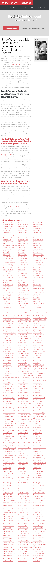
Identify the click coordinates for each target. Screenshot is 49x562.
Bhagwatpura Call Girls (38, 500)
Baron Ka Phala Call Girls (9, 444)
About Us (20, 7)
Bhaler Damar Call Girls (39, 509)
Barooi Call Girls (37, 444)
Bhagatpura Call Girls (38, 496)
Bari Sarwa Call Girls (8, 427)
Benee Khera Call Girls (38, 486)
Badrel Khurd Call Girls (8, 327)
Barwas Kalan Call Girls (9, 449)
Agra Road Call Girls (8, 234)
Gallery (26, 7)
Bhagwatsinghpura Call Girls (25, 502)
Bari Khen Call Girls (8, 425)
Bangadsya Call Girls (8, 384)
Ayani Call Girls (21, 309)
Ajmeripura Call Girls (8, 241)
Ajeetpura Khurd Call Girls (39, 238)
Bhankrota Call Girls (8, 520)
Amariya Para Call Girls (38, 256)
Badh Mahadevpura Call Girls (10, 317)
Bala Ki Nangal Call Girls (24, 359)
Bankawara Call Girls (38, 388)
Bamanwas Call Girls (38, 371)
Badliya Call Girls (37, 323)
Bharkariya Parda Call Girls (39, 529)
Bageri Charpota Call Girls (9, 334)
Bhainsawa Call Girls (38, 502)
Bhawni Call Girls (37, 547)
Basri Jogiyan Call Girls (23, 455)
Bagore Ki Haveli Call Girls (24, 338)
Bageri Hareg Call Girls (23, 334)
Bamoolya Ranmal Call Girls (25, 379)
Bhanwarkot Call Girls (8, 525)
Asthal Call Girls (37, 301)
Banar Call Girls (7, 381)
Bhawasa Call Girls (7, 547)
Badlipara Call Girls (22, 323)
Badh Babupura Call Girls (9, 316)
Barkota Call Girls (7, 432)
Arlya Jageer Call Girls (38, 292)
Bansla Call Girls (22, 390)
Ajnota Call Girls (22, 241)
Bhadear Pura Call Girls (39, 492)
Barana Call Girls (22, 405)
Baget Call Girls (7, 336)
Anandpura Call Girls (23, 277)
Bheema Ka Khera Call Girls (25, 553)
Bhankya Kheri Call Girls (24, 520)
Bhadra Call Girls (37, 494)
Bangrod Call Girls (22, 384)
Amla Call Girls (21, 271)
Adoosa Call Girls (37, 230)
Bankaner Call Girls (23, 388)
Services (45, 7)
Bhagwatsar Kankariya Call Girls (9, 502)
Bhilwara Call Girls (22, 560)
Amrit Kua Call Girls (8, 277)
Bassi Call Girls (21, 457)
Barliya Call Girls (22, 436)
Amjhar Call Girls (7, 271)
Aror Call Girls (36, 294)
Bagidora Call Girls (37, 336)
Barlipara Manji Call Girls (9, 436)
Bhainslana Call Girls (8, 505)
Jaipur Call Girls (12, 7)
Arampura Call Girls (23, 288)
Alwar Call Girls (21, 253)
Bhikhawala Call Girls (38, 559)
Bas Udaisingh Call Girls (9, 451)
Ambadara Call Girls (38, 262)
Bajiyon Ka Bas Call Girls (39, 351)
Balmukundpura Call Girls (24, 366)
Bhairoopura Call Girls (38, 505)
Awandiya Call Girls (37, 307)
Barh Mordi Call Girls (8, 416)
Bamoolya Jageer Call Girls (9, 379)
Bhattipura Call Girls (23, 539)
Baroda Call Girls (7, 440)
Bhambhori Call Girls (23, 512)
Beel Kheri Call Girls (38, 471)
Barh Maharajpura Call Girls (24, 414)
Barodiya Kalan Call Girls (24, 442)
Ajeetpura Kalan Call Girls (24, 238)
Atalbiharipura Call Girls (39, 303)
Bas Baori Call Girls (37, 449)
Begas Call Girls (22, 484)
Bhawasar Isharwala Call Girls (25, 547)
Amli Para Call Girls (37, 273)
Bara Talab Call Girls (38, 401)
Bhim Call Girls (36, 560)
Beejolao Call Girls (22, 471)
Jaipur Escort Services (17, 2)
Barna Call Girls (7, 438)
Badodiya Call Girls (7, 325)
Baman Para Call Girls (23, 371)
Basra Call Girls (21, 453)
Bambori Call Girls (37, 375)
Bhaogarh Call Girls (22, 525)
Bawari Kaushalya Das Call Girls (9, 465)
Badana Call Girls (7, 313)
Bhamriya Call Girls (7, 514)
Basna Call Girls (7, 453)
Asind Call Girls (7, 299)
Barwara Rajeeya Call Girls (39, 447)
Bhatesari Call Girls (37, 535)
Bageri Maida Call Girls (38, 334)
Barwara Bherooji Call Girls (9, 447)
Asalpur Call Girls (37, 296)
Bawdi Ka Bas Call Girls (38, 464)
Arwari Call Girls (22, 296)
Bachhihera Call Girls (38, 311)
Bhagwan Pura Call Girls (9, 500)
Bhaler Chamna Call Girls (24, 509)
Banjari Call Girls (22, 386)
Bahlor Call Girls (37, 344)
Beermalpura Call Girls (23, 482)
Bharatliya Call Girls (38, 527)
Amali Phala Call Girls (38, 254)
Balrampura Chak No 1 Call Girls (40, 369)
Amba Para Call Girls (38, 260)
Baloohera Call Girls (38, 366)
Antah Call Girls (37, 284)
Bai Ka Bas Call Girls (23, 346)
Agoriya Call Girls (37, 232)
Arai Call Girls (6, 288)
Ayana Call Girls (7, 309)
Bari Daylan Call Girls (38, 423)
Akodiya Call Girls (7, 249)
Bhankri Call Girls (37, 518)
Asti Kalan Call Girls (8, 303)
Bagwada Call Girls (37, 342)
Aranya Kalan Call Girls (23, 290)
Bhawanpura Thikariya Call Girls (39, 545)
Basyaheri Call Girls (37, 461)
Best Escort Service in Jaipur (17, 207)
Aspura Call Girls (22, 301)
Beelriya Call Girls (7, 475)
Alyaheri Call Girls (37, 253)
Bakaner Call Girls (37, 353)
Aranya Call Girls (7, 290)
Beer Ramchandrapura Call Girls (25, 479)
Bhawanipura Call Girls (38, 542)
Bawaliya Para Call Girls (8, 462)
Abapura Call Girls (22, 223)
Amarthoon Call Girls (8, 260)
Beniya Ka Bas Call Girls (9, 489)
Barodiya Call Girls (37, 440)
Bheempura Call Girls (23, 555)
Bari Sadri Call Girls (37, 425)
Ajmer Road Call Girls (23, 239)
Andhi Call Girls (22, 281)
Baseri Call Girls (37, 451)
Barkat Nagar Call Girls (8, 431)
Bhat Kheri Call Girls (8, 533)
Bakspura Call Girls (22, 357)
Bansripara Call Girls (23, 392)
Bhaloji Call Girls (7, 511)
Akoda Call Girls (37, 247)
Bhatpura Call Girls (22, 537)
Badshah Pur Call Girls (38, 327)
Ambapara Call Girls (23, 264)
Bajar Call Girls (6, 351)
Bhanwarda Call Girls (8, 524)
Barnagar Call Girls (22, 438)
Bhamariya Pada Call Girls (9, 512)
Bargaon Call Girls (22, 407)
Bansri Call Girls (37, 390)
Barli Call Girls (6, 434)
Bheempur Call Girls (8, 555)
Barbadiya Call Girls (38, 405)
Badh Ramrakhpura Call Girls (40, 317)
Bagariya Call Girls (7, 331)
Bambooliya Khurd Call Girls (10, 375)
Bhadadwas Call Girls (23, 492)
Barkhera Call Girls (22, 431)
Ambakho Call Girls (8, 264)
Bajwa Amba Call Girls (23, 353)
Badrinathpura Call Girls (24, 327)
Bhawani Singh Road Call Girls (25, 542)
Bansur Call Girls (37, 392)
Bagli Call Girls (6, 338)
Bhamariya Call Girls (38, 511)
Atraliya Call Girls (22, 305)
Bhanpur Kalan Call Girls (9, 522)
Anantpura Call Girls (23, 279)
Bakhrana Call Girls (37, 355)
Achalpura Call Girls (8, 226)
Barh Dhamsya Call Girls (24, 413)
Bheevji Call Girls (22, 557)
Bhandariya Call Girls (23, 516)
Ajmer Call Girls (7, 239)
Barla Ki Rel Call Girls (23, 432)
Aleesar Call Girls (22, 251)
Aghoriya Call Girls (22, 232)
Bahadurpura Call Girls (8, 344)
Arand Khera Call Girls (38, 288)
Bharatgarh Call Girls (23, 527)
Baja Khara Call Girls (23, 349)
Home (5, 7)
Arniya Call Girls (7, 294)
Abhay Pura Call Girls (23, 224)
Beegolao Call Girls (8, 471)
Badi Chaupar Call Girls (8, 321)
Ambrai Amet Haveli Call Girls (40, 266)
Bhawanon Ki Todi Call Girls (10, 544)
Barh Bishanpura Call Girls (9, 411)
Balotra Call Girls (7, 368)
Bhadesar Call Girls (8, 494)
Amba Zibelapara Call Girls (9, 262)
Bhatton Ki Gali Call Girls (39, 539)
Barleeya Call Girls (37, 432)
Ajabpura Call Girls (37, 236)
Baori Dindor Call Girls (8, 396)
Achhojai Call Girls (37, 226)
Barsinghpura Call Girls (8, 446)
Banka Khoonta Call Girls (9, 388)
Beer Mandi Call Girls (38, 477)
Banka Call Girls (37, 386)
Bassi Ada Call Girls (37, 457)
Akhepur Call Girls (22, 245)
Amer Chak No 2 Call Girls (39, 268)
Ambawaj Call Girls (37, 264)
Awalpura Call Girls (7, 307)
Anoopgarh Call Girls (8, 284)
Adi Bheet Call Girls (22, 230)
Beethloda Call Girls (8, 484)
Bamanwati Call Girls (8, 373)
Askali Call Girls (22, 299)
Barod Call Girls (37, 438)
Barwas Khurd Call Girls (24, 449)
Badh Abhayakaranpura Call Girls (40, 313)
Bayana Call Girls (7, 467)
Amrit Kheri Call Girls (38, 275)
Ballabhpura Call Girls (38, 364)
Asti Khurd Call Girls (23, 303)
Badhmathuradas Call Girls (39, 319)
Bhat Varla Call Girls (38, 533)
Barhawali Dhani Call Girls (9, 423)
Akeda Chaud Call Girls (8, 243)
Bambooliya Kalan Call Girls (25, 373)
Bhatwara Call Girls (7, 541)
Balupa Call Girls (7, 371)
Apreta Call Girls (37, 286)
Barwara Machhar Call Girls (24, 447)
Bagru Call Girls (7, 342)
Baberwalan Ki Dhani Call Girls (25, 311)
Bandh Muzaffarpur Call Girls (40, 381)
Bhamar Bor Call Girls (23, 511)
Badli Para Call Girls (8, 323)
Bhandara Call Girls (8, 516)
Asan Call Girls (6, 298)
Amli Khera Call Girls (23, 273)
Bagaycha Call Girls (37, 333)
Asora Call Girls (36, 299)
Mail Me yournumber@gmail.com (33, 28)
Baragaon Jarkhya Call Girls (25, 403)
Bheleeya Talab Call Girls (9, 559)
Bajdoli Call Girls (22, 351)
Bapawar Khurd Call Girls (9, 399)
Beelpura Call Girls (22, 473)
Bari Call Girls (21, 423)
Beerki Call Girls (7, 482)
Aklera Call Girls (22, 247)
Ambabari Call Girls (22, 262)
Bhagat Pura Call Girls (23, 496)
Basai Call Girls (21, 451)
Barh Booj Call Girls (22, 411)
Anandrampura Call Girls (9, 279)
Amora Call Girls (22, 275)
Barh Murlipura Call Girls (24, 416)
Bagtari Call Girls (22, 342)
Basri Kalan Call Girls (38, 455)
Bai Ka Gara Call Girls (38, 346)
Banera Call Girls (7, 383)
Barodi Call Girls (22, 440)
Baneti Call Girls (37, 383)
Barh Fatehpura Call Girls (39, 413)
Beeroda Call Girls (37, 482)
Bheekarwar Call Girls (38, 549)
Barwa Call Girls (22, 446)
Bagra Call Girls (7, 340)
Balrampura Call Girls (23, 368)
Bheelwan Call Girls (38, 551)
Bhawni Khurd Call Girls (9, 549)
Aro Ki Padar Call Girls (23, 294)
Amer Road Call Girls (8, 269)
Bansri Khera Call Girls (8, 392)
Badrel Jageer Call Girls (39, 325)
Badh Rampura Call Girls (24, 317)
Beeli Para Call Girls (8, 473)
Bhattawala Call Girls (8, 539)
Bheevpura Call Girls (38, 557)
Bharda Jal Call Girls (23, 529)
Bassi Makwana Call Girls (39, 459)
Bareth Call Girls (7, 407)
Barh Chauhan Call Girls (9, 413)
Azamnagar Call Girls (8, 311)
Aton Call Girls (6, 305)
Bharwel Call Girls (22, 531)
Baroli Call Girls (37, 442)
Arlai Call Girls (21, 292)
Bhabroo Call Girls (37, 491)
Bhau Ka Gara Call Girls (23, 541)
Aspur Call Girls (7, 301)
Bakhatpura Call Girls (23, 355)
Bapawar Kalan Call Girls (39, 397)
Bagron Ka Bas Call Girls (39, 340)
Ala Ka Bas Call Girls (38, 249)
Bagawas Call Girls (37, 331)
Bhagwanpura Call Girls (24, 500)
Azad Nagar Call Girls (38, 309)
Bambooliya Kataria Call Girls (40, 373)
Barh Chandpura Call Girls (39, 411)
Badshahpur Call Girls (8, 329)
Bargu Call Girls (37, 407)
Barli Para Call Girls (22, 434)
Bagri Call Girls (21, 340)
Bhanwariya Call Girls (23, 524)
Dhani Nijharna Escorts (17, 64)
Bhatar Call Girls (7, 535)
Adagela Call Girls (22, 228)
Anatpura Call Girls (37, 279)
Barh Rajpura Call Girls (8, 419)
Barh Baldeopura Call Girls (39, 409)
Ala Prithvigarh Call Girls (9, 251)
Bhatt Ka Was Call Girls (38, 537)
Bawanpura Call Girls (23, 462)
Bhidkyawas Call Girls (23, 559)
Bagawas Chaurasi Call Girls (25, 333)
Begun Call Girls (37, 484)
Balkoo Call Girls (7, 364)
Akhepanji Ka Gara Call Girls (10, 245)
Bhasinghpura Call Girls (39, 531)
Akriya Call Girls (22, 249)
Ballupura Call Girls (8, 366)
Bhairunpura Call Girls (8, 507)
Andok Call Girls (37, 281)
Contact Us (39, 7)
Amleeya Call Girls (37, 271)
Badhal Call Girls (7, 319)
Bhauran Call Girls (37, 541)
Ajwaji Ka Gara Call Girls (38, 241)
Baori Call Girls (36, 394)
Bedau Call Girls (22, 469)
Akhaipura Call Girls (23, 243)
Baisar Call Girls (7, 349)
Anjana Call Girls (22, 283)
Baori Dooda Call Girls (23, 396)
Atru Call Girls (36, 305)
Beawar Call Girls (7, 469)
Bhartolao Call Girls (8, 531)
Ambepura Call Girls (8, 266)
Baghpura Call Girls (23, 336)
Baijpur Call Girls (7, 348)
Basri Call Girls (36, 453)
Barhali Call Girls (37, 421)
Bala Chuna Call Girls (8, 359)
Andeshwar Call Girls (8, 281)
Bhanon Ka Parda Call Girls (39, 520)
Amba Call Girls (22, 260)
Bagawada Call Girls (23, 331)
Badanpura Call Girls (23, 313)
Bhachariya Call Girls (8, 492)
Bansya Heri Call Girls (23, 394)
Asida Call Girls (36, 298)
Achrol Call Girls (7, 228)
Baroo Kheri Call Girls (23, 444)
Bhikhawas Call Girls (8, 560)
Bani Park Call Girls (37, 384)
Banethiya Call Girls (23, 383)
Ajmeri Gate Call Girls (38, 239)
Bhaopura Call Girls (38, 525)
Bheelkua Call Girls (8, 551)
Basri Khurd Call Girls (8, 457)
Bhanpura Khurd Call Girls (39, 522)
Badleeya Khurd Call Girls (39, 321)
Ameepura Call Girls (8, 268)
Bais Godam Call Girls (38, 348)
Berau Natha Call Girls (38, 489)
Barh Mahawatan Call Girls (39, 414)
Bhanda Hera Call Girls (38, 514)
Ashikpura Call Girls (23, 298)
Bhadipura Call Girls (23, 494)
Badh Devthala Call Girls (39, 316)
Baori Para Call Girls (23, 397)
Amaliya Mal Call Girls (8, 256)
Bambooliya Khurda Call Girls (25, 375)
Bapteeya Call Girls (22, 399)
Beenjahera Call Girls (8, 477)
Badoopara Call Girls (23, 325)
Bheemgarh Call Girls (38, 553)
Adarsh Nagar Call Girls (38, 228)
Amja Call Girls (36, 269)
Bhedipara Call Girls (23, 549)
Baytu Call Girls (37, 467)
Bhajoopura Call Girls (38, 507)
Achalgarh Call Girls (38, 224)
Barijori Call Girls (7, 429)
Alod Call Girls (6, 253)
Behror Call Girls (7, 486)
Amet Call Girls (21, 269)
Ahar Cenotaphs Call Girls (24, 234)
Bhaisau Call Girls (22, 507)
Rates (32, 7)
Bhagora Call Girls (22, 498)
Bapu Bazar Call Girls (38, 399)
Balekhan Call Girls (22, 362)
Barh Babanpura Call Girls (9, 409)
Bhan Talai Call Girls (23, 514)
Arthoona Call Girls (7, 296)
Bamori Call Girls (37, 379)
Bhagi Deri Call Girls (8, 498)
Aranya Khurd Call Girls (38, 290)
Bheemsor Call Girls (38, 555)
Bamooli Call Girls (37, 377)
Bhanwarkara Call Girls (38, 524)
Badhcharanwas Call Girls (24, 319)
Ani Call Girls (6, 283)
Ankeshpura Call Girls (38, 283)
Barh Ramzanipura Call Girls (25, 419)
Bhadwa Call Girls (7, 496)
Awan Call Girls (21, 307)
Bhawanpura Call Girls (23, 544)
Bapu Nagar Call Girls (8, 401)
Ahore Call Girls (37, 234)
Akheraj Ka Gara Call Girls (9, 247)
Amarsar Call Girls (22, 258)
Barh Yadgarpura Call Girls (24, 421)
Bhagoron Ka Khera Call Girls (40, 498)
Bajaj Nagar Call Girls (38, 349)
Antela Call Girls (7, 286)
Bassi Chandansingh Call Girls (10, 459)
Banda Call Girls (22, 381)
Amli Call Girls (6, 273)
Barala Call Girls (37, 403)
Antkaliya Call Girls (22, 286)
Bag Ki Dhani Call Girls (23, 329)
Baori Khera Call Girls (38, 396)
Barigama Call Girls (37, 427)
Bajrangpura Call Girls (8, 353)
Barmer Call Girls (37, 436)
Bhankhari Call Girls (23, 518)
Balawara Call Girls (22, 361)
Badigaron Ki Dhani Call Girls (25, 321)
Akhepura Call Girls (37, 245)
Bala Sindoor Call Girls (38, 359)
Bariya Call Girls (22, 429)
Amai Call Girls (6, 254)
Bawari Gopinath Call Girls (39, 462)
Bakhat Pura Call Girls (8, 355)
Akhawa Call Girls (37, 243)
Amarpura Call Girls (8, 258)
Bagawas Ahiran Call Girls (9, 333)
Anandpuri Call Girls (38, 277)
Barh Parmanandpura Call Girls (39, 417)
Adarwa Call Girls (7, 230)
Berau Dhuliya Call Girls (24, 489)
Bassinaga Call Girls (8, 461)
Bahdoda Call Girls (22, 344)
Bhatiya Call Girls (7, 537)
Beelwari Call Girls (37, 475)
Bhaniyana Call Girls (8, 518)
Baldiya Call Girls (7, 362)
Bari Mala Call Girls (22, 425)
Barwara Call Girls (37, 446)
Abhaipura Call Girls (8, 224)
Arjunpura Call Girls (8, 292)
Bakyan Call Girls (37, 357)
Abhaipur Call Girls (37, 223)
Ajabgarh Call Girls (22, 236)
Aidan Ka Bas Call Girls (8, 236)
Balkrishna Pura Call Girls (24, 364)
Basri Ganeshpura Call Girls (10, 455)
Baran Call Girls (7, 405)
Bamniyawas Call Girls (23, 377)
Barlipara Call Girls (37, 434)
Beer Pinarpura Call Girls (9, 479)
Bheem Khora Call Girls (9, 553)
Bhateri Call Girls (22, 535)
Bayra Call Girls (21, 467)
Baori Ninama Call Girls (8, 397)
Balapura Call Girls (7, 361)
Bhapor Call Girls (7, 527)
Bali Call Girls (36, 362)
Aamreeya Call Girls (8, 223)
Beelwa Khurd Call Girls (24, 475)
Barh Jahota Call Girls (8, 414)
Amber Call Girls (22, 266)
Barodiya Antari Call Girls (9, 442)
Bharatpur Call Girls (8, 529)
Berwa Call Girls (22, 491)
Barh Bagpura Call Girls (24, 409)
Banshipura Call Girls (8, 390)
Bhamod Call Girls (37, 512)
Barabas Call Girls (7, 403)
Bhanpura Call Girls (23, 522)
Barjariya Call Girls (37, 429)
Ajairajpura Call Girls (8, 238)
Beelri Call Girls (37, 473)
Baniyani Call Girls (7, 386)
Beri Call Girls (6, 491)
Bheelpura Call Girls (23, 551)
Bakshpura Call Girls (8, 357)
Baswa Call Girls (22, 461)
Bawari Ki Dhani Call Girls (24, 464)
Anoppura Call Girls (23, 284)
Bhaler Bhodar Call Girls (9, 509)
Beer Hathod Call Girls (23, 477)
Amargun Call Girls (22, 256)
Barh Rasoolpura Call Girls (39, 419)
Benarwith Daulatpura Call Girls (24, 486)
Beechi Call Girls (37, 469)
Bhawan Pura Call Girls (8, 542)
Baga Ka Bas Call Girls (38, 329)
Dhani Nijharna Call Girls (7, 155)
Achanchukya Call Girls (23, 226)
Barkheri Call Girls (37, 431)
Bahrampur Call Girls (8, 346)
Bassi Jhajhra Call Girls (23, 459)
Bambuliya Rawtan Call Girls (10, 377)
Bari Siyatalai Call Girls (23, 427)
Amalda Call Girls (22, 254)
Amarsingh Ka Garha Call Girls (40, 258)
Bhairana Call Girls (22, 505)
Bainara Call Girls (22, 348)
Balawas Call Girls (37, 361)
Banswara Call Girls (8, 394)
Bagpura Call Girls (37, 338)
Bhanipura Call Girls (38, 516)
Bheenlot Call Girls (7, 557)
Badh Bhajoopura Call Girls (24, 316)
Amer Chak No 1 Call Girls (24, 268)
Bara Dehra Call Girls (23, 401)
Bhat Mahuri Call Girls (23, 533)
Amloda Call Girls (7, 275)
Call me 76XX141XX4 (11, 28)
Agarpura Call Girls (7, 232)
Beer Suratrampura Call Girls (40, 479)
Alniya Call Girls (37, 251)
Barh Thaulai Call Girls (8, 421)
